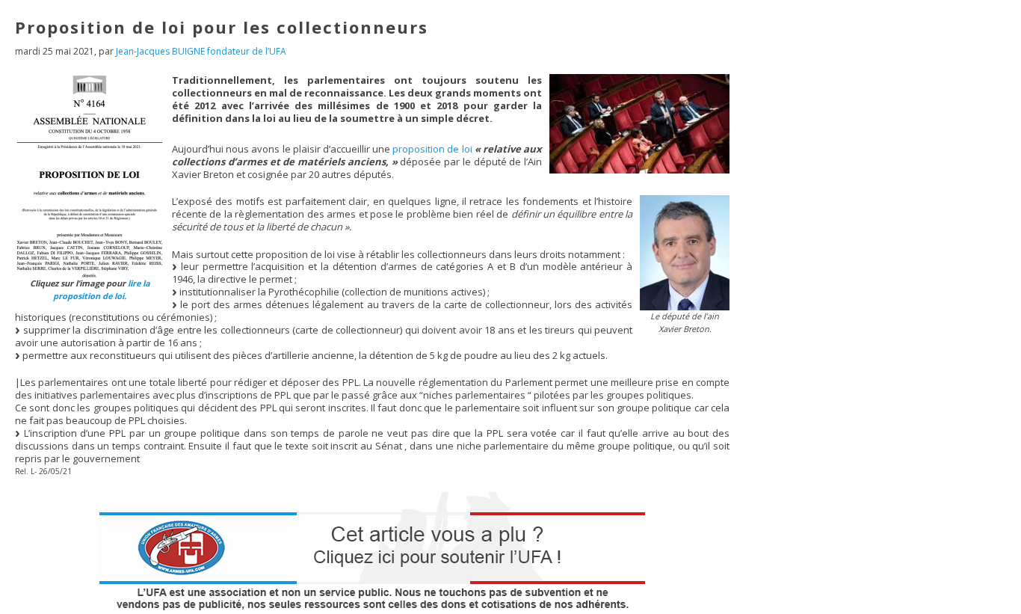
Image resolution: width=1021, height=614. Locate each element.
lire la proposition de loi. (101, 289)
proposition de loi (432, 149)
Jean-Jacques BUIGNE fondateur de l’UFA (201, 51)
